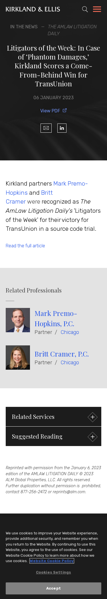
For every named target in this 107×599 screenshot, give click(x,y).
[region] (53, 558)
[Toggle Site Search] (85, 9)
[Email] (46, 128)
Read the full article (25, 245)
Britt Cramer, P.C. (62, 353)
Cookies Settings (53, 572)
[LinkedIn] (61, 128)
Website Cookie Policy (52, 561)
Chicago (70, 332)
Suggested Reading (37, 436)
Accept (53, 588)
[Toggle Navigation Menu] (97, 10)
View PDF (50, 111)
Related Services (33, 416)
